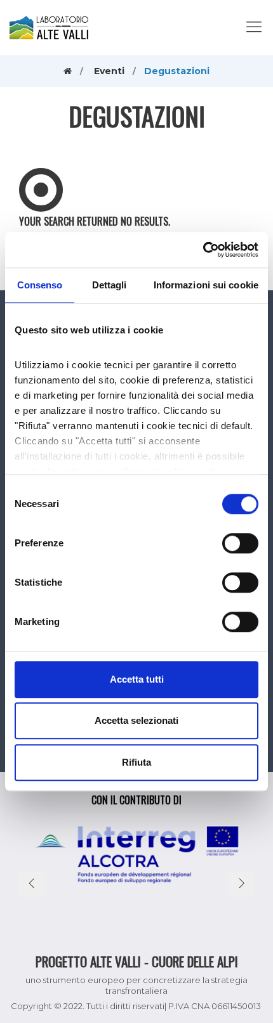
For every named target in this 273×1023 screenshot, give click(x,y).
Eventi (109, 71)
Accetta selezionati (136, 720)
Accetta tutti (137, 679)
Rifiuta (136, 762)
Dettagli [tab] (109, 285)
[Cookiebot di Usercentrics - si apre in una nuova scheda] (202, 249)
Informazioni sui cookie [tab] (206, 285)
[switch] (240, 543)
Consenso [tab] (40, 285)
